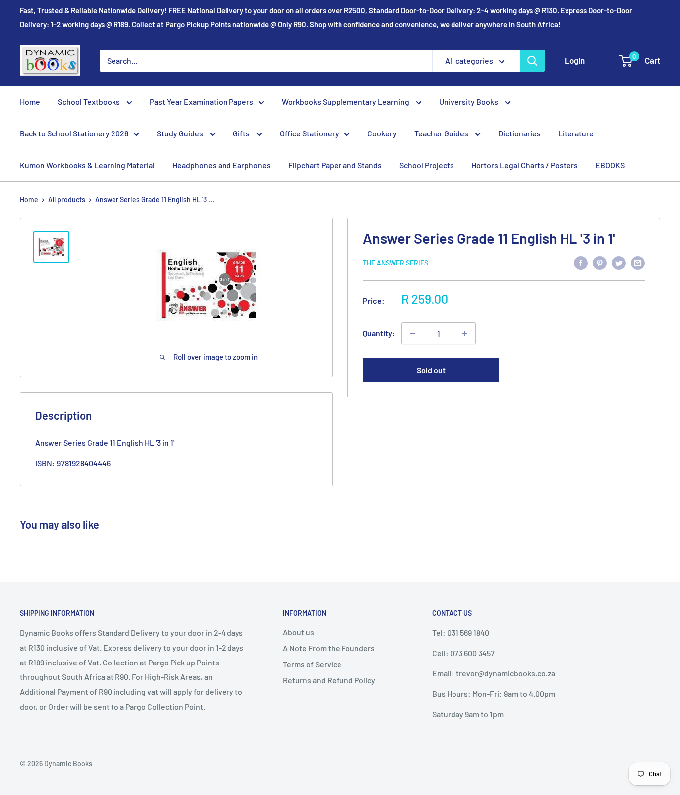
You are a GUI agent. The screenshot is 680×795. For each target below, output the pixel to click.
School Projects (426, 165)
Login (575, 60)
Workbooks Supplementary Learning (346, 101)
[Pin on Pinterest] (600, 262)
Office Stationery (309, 133)
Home (30, 101)
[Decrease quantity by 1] (412, 333)
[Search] (532, 61)
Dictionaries (519, 133)
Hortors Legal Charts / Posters (524, 165)
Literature (576, 133)
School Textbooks (89, 101)
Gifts (242, 133)
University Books (469, 101)
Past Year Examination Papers (201, 101)
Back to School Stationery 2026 (74, 133)
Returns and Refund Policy (329, 680)
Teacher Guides (442, 133)
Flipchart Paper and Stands (335, 165)
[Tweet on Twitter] (619, 262)
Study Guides (181, 133)
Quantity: (379, 333)
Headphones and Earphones (221, 165)
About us (298, 632)
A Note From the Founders (329, 648)
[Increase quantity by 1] (464, 333)
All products (66, 199)
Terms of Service (312, 664)
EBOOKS (610, 165)
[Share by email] (638, 262)
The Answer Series (395, 263)
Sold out (431, 370)
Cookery (382, 133)
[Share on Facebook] (581, 262)
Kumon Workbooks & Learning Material (87, 165)
